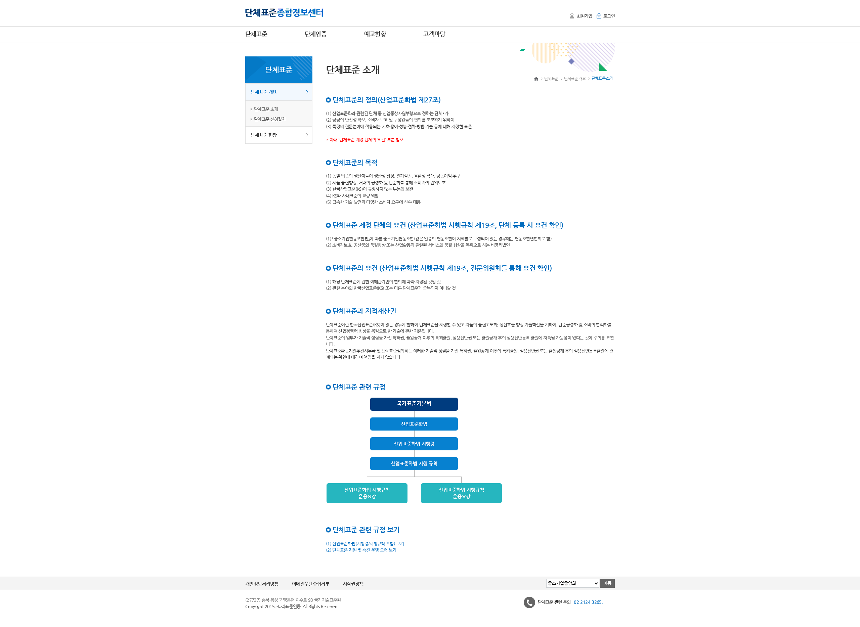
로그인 (609, 15)
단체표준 (551, 78)
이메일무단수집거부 (310, 583)
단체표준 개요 (263, 91)
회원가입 (584, 15)
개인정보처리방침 (261, 583)
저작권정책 (353, 583)
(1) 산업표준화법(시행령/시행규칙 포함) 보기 (365, 543)
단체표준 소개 (266, 108)
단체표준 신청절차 (270, 119)
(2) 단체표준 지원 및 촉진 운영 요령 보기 (361, 549)
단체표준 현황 (263, 134)
